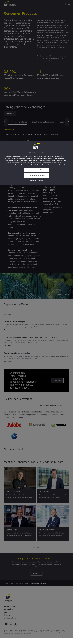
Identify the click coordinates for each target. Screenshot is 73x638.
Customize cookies (36, 180)
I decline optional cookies (36, 175)
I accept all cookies (36, 170)
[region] (36, 163)
